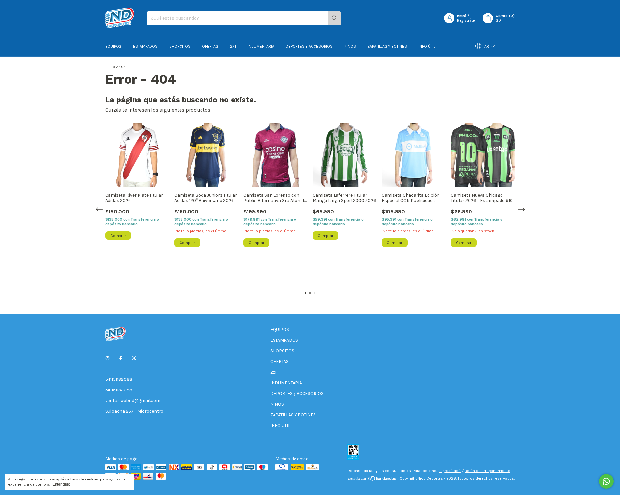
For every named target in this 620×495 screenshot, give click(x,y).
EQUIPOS (113, 46)
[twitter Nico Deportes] (134, 358)
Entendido (61, 484)
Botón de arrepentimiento (487, 471)
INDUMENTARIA (261, 46)
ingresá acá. (450, 471)
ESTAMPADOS (145, 46)
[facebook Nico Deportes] (121, 358)
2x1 (233, 46)
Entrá (461, 16)
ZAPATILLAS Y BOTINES (387, 46)
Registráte (466, 20)
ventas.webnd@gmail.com (132, 400)
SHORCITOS (180, 46)
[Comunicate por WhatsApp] (606, 481)
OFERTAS (210, 46)
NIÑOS (350, 46)
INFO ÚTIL (426, 46)
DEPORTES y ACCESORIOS (309, 46)
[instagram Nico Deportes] (107, 358)
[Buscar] (334, 18)
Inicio (110, 67)
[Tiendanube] (372, 480)
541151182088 (118, 379)
